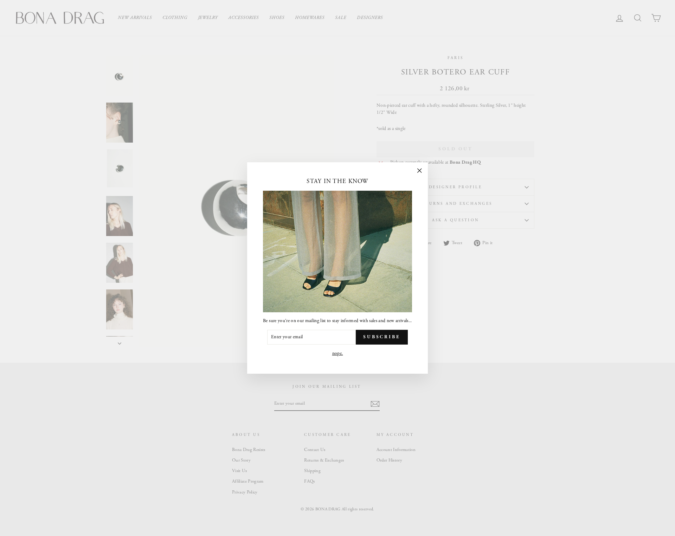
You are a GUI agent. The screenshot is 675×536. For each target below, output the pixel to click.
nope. (337, 354)
